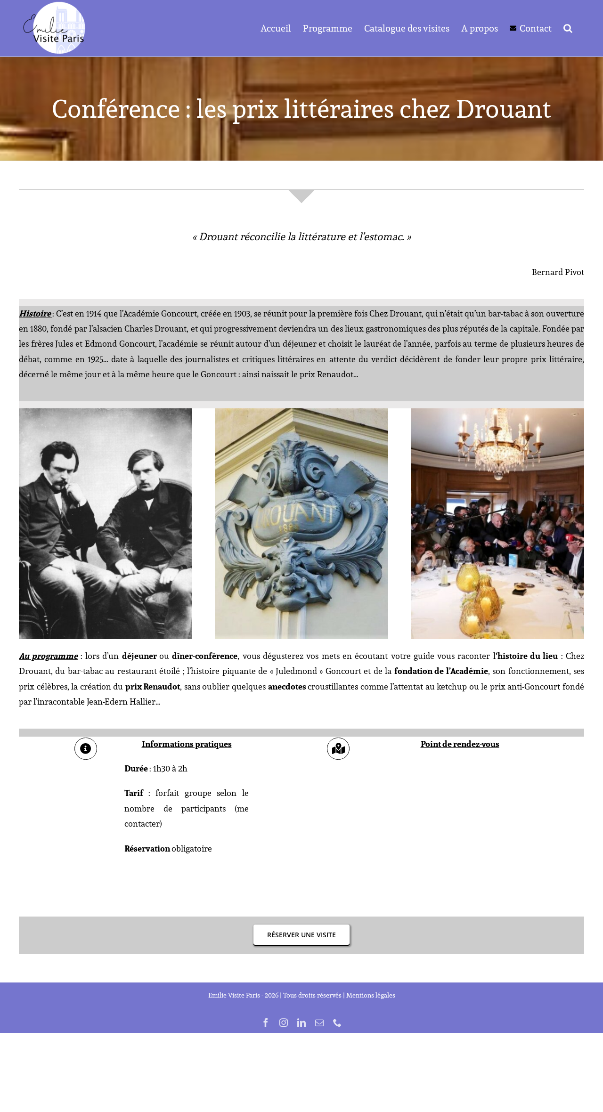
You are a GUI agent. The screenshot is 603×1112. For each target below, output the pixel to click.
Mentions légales (370, 995)
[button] (567, 28)
